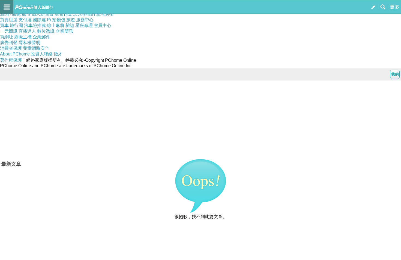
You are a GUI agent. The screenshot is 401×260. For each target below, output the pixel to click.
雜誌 (69, 25)
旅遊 (70, 19)
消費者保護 (11, 48)
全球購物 (104, 14)
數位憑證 (46, 31)
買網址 (6, 37)
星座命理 (84, 25)
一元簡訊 (8, 31)
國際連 (39, 19)
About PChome (15, 54)
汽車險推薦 (35, 25)
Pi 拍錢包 (56, 19)
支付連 (25, 19)
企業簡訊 (64, 31)
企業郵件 (41, 37)
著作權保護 (11, 60)
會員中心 (102, 25)
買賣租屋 (8, 19)
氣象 (16, 14)
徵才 (58, 54)
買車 (4, 25)
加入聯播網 (84, 14)
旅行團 (16, 25)
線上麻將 (55, 25)
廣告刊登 (63, 14)
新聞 (4, 14)
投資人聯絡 (42, 54)
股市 (26, 14)
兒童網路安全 (36, 48)
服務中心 (85, 19)
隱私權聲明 (29, 42)
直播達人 (27, 31)
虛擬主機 (23, 37)
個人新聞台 (42, 14)
